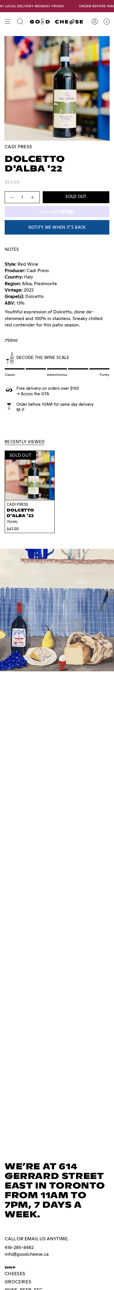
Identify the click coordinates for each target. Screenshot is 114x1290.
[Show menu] (7, 21)
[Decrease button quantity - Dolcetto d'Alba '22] (12, 197)
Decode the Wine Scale (42, 357)
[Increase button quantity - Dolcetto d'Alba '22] (33, 197)
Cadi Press (18, 147)
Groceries (18, 1282)
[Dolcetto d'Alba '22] (29, 475)
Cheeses (15, 1274)
